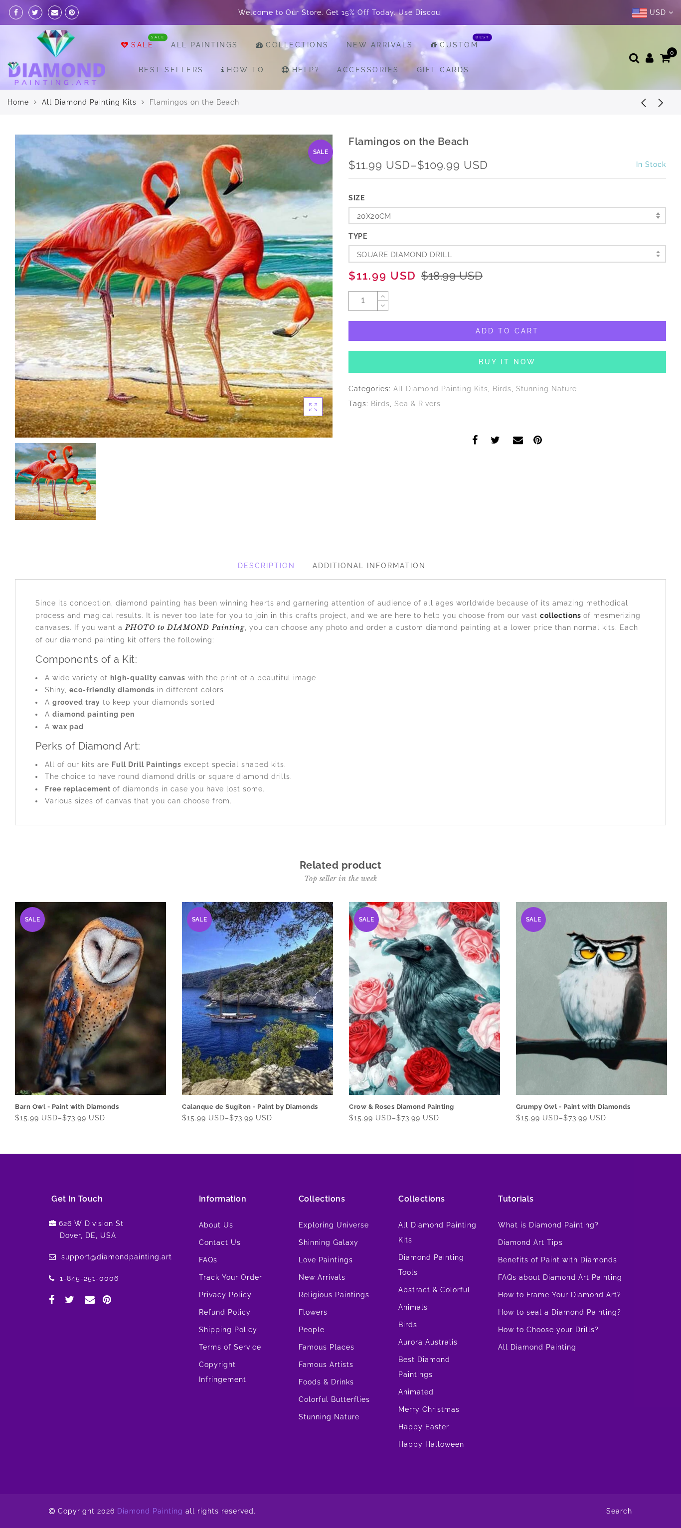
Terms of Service (230, 1372)
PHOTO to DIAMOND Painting (185, 652)
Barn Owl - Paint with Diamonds (67, 1131)
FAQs (208, 1285)
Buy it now (507, 387)
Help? (306, 95)
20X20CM (374, 241)
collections (561, 640)
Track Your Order (230, 1302)
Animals (413, 1332)
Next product (661, 127)
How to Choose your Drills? (548, 1355)
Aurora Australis (428, 1367)
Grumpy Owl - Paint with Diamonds (573, 1131)
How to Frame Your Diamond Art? (559, 1320)
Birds (502, 414)
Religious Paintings (334, 1320)
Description (266, 591)
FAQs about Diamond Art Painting (560, 1302)
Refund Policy (225, 1337)
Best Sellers (171, 95)
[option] (174, 311)
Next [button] (660, 1036)
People (312, 1355)
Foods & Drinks (326, 1407)
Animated (416, 1417)
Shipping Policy (228, 1355)
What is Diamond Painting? (548, 1250)
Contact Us (220, 1267)
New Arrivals (379, 70)
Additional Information (369, 591)
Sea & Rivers (417, 429)
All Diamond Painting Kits (89, 127)
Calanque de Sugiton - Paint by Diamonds (250, 1131)
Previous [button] (8, 1036)
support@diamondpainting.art (116, 1282)
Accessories (368, 95)
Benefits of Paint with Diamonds (557, 1285)
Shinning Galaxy (328, 1267)
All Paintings (204, 70)
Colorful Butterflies (334, 1424)
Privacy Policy (225, 1320)
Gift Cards (443, 95)
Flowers (313, 1337)
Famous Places (326, 1372)
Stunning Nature (546, 414)
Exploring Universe (334, 1250)
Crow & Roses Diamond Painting (401, 1131)
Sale (142, 70)
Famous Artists (326, 1389)
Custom (459, 70)
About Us (216, 1250)
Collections (297, 70)
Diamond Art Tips (530, 1267)
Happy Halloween (431, 1469)
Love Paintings (326, 1285)
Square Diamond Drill (404, 279)
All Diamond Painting (537, 1372)
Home (18, 127)
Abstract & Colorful (434, 1315)
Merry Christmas (429, 1434)
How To (245, 95)
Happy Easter (423, 1452)
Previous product (636, 127)
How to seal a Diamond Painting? (559, 1337)
